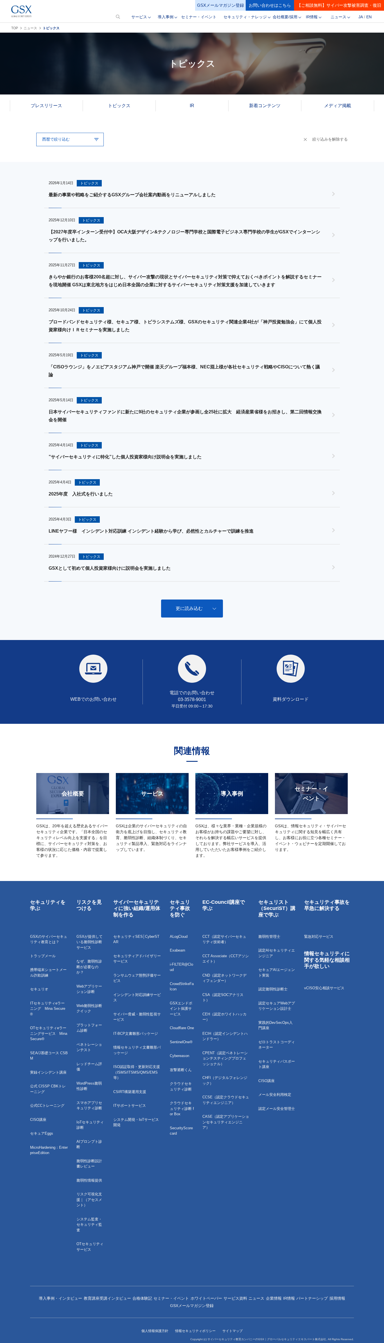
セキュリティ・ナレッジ (245, 17)
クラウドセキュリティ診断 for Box (182, 1108)
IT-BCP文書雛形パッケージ (135, 1033)
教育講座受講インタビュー (107, 1298)
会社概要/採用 (285, 17)
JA (360, 17)
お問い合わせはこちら (270, 5)
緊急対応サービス (318, 936)
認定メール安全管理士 (276, 1109)
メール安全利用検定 (274, 1094)
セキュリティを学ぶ (47, 905)
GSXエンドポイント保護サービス (181, 1008)
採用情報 (337, 1298)
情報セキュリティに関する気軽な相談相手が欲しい (327, 960)
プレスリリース (46, 105)
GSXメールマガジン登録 (220, 5)
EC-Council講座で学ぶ (223, 905)
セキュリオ (39, 989)
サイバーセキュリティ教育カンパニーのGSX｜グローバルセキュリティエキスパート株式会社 (266, 1339)
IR (192, 105)
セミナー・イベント (198, 17)
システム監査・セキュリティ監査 (89, 1224)
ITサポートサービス (129, 1105)
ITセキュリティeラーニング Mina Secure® (47, 1008)
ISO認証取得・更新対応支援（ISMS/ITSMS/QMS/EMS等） (136, 1072)
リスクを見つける (89, 905)
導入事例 (165, 17)
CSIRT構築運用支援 (129, 1092)
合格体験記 (142, 1298)
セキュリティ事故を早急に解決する (327, 905)
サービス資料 (235, 1298)
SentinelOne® (181, 1042)
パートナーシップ (312, 1298)
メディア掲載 (337, 105)
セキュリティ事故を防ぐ (180, 908)
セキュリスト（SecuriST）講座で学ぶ (276, 908)
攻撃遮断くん (181, 1070)
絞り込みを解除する (330, 139)
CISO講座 (38, 1119)
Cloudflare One (182, 1028)
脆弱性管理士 (269, 936)
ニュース (338, 17)
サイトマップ (232, 1331)
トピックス (119, 105)
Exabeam (177, 950)
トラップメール (43, 956)
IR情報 (312, 17)
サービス (139, 17)
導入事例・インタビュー (60, 1298)
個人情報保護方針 (154, 1331)
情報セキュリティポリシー (195, 1331)
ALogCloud (179, 936)
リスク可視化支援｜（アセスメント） (89, 1199)
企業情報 (274, 1298)
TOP (14, 28)
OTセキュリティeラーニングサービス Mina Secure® (48, 1033)
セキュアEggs (41, 1133)
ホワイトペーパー (206, 1298)
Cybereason (179, 1056)
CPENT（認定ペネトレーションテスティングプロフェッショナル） (225, 1058)
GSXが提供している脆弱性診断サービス (89, 942)
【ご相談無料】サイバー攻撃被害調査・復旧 (339, 5)
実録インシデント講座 (48, 1072)
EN (369, 17)
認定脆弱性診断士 (273, 989)
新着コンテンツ (265, 105)
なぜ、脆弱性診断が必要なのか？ (89, 966)
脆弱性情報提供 (89, 1180)
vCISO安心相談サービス (324, 988)
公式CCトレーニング (47, 1105)
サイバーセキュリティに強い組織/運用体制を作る (136, 908)
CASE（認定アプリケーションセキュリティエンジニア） (225, 1122)
